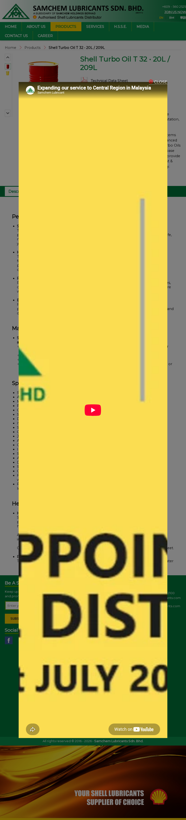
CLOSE (160, 82)
